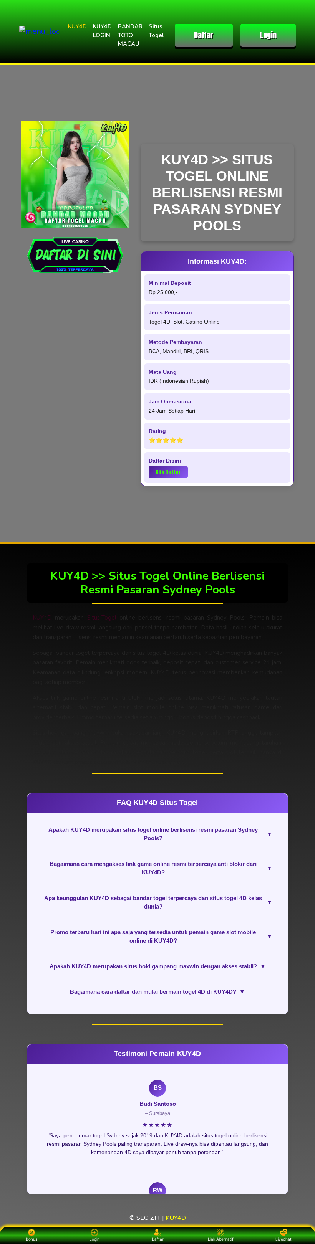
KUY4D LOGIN (102, 31)
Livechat (283, 1239)
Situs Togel (156, 31)
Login (268, 35)
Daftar (204, 35)
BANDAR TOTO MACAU (130, 35)
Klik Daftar (168, 472)
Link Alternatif (221, 1239)
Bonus (31, 1239)
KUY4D (77, 26)
